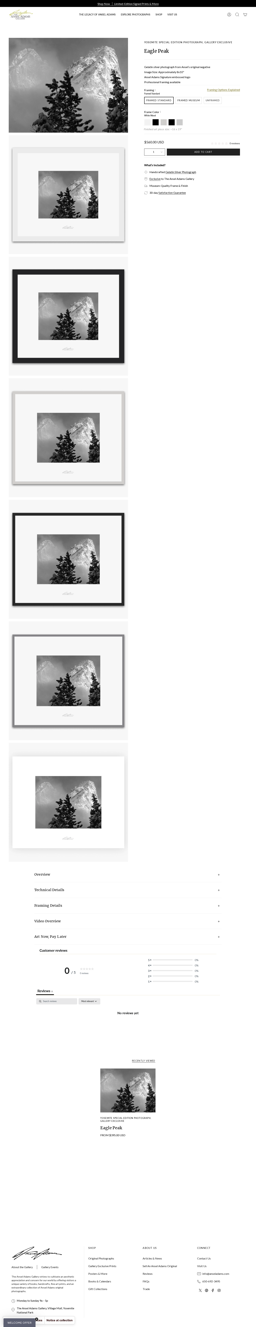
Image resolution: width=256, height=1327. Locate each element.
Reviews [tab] (45, 991)
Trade (146, 1289)
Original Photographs (101, 1258)
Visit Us (202, 1266)
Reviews (148, 1273)
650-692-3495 (211, 1281)
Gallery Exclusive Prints (102, 1266)
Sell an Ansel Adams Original (160, 1266)
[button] (159, 15)
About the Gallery (22, 1267)
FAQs (146, 1281)
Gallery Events (50, 1267)
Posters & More (97, 1273)
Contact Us (204, 1258)
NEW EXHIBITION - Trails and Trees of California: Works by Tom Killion (128, 3)
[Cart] (245, 15)
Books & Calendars (99, 1281)
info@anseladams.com (215, 1273)
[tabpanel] (128, 1024)
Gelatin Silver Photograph (180, 172)
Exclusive (155, 178)
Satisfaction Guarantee (172, 192)
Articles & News (152, 1258)
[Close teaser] (36, 1319)
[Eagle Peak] (128, 1091)
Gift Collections (97, 1289)
